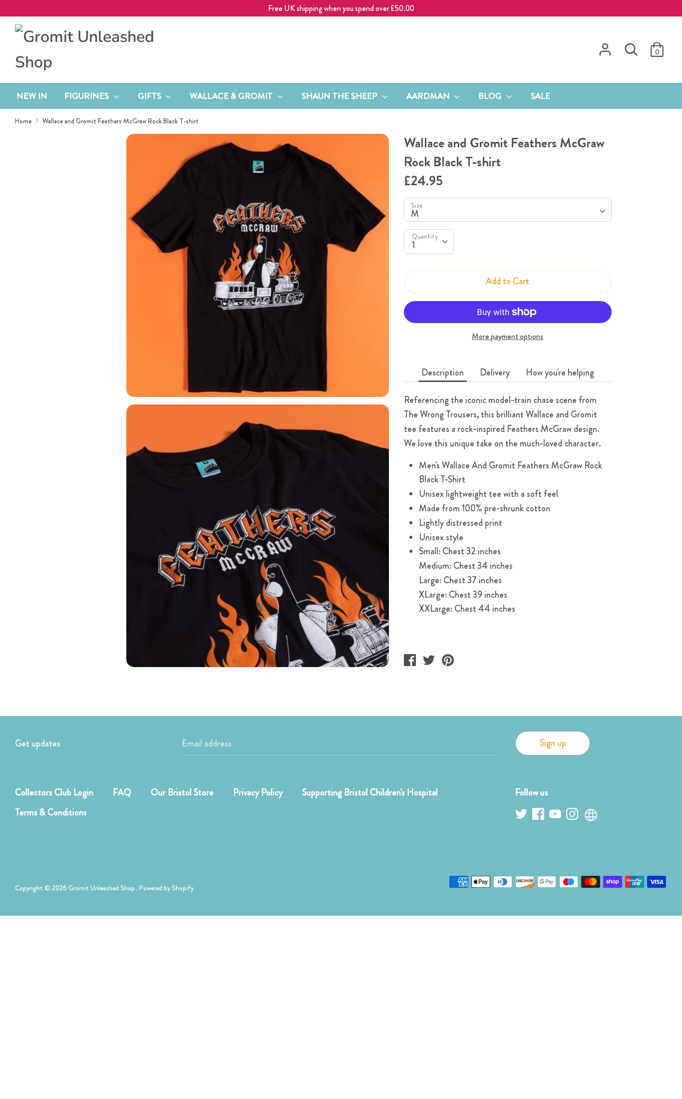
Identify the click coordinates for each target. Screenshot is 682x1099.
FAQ (122, 792)
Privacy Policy (258, 792)
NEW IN (31, 96)
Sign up (553, 742)
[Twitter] (522, 815)
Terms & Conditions (51, 812)
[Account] (605, 46)
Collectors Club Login (54, 792)
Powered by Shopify (166, 888)
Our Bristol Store (182, 792)
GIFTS (150, 96)
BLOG (491, 96)
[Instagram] (573, 815)
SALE (540, 96)
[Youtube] (556, 815)
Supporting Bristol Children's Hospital (370, 792)
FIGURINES (87, 96)
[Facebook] (539, 815)
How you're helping (560, 372)
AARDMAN (429, 96)
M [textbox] (415, 213)
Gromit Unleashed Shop (102, 888)
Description (442, 372)
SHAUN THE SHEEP (340, 96)
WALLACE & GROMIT (232, 96)
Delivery (495, 372)
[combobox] (507, 210)
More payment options (507, 336)
